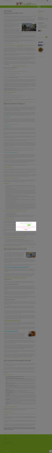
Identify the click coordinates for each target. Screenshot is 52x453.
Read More (26, 229)
